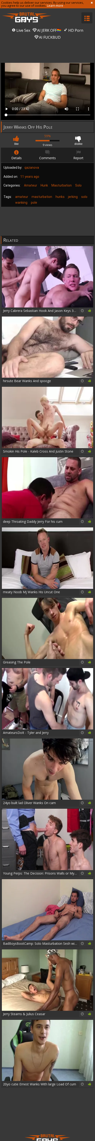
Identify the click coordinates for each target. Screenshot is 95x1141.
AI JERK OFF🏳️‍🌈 (48, 30)
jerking (73, 197)
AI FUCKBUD (49, 37)
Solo (78, 185)
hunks (60, 197)
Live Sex (22, 30)
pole (34, 202)
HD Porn (75, 30)
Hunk (44, 185)
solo (84, 197)
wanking (21, 202)
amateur (21, 197)
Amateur (30, 185)
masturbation (42, 197)
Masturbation (61, 185)
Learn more (55, 5)
